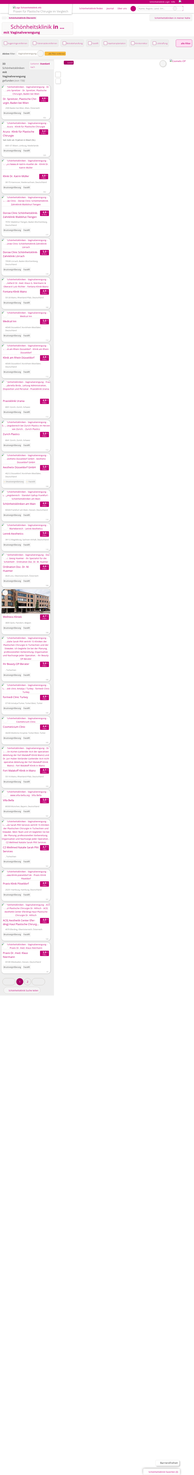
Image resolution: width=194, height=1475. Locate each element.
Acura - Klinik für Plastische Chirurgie (18, 133)
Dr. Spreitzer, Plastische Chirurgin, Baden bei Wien (20, 101)
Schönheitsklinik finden (91, 8)
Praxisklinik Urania (13, 401)
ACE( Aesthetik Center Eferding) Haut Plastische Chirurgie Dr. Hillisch (21, 922)
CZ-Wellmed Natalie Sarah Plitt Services (21, 849)
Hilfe (173, 1)
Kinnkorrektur (141, 43)
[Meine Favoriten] (133, 8)
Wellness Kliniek (12, 617)
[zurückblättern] (9, 124)
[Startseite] (4, 17)
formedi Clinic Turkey (15, 697)
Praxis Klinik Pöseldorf (16, 883)
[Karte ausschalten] (163, 63)
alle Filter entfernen (56, 53)
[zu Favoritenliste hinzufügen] (5, 88)
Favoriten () (163, 1471)
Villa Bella (8, 800)
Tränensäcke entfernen (47, 43)
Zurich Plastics (11, 434)
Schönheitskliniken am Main (19, 504)
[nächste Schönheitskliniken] (38, 981)
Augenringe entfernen (17, 43)
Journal (110, 8)
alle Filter (185, 43)
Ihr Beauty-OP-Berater (16, 664)
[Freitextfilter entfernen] (175, 8)
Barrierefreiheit (169, 1463)
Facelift (95, 43)
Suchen (180, 8)
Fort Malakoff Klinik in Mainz (19, 770)
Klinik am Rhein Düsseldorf (18, 357)
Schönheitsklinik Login (159, 1)
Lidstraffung (162, 43)
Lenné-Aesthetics (13, 533)
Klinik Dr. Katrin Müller (16, 176)
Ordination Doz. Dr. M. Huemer (16, 568)
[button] (8, 981)
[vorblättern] (42, 124)
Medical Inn (9, 321)
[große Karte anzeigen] (57, 74)
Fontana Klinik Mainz (15, 291)
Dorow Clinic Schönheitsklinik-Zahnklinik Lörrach (20, 254)
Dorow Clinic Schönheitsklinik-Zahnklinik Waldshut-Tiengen (20, 215)
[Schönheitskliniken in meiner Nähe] (58, 81)
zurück (70, 63)
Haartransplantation (117, 43)
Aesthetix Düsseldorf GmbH (19, 467)
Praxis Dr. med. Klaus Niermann (15, 955)
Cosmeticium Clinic (14, 726)
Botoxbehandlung (75, 43)
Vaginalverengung (27, 53)
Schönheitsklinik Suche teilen (23, 990)
